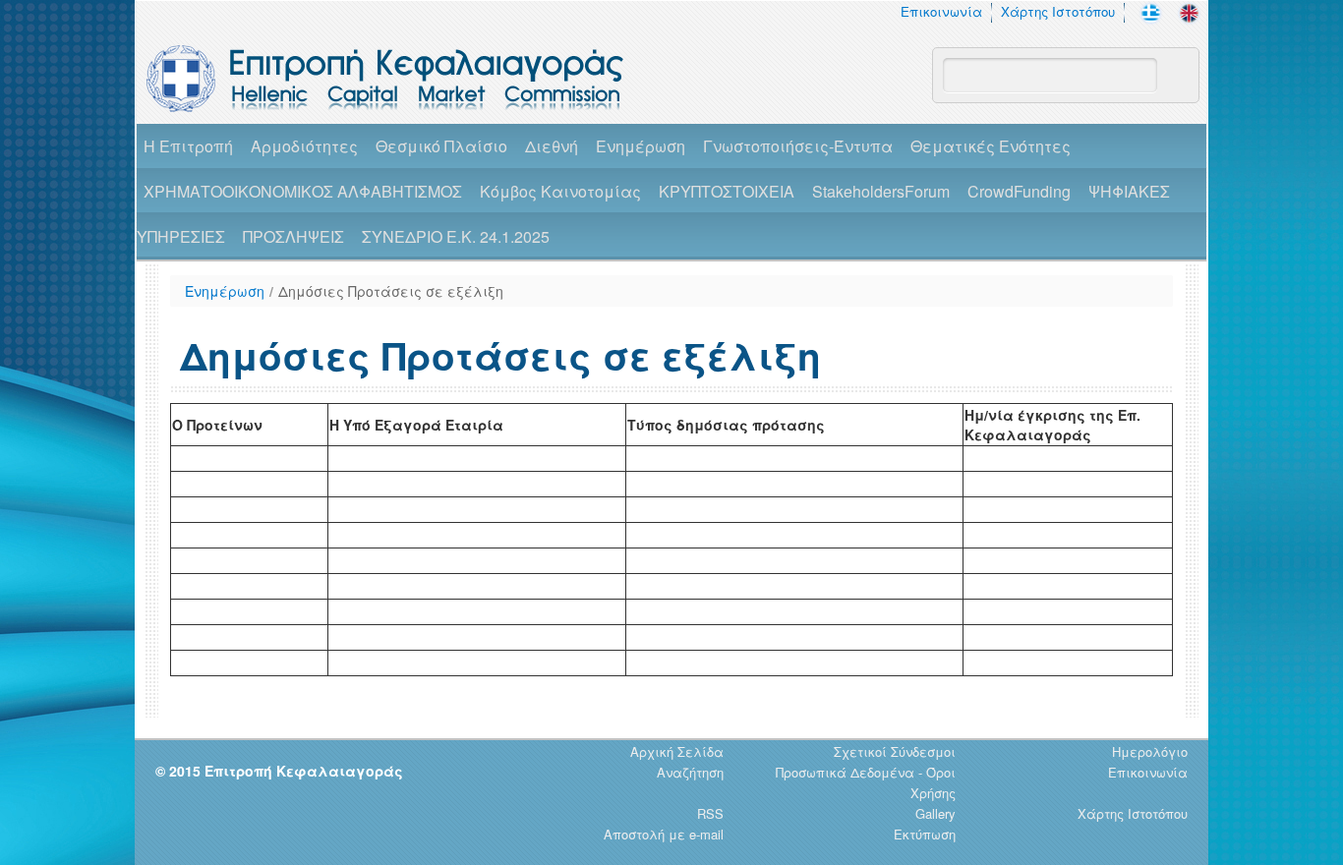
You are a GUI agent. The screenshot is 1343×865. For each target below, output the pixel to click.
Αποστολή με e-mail (664, 834)
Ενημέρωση (640, 146)
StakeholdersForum (881, 191)
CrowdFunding (1019, 191)
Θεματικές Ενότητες (990, 146)
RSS (710, 813)
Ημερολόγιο (1150, 751)
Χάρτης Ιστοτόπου (1058, 11)
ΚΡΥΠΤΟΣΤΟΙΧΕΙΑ (726, 191)
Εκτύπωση (925, 834)
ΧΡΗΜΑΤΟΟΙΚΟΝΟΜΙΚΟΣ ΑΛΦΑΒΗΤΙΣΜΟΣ (303, 191)
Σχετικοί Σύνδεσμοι (895, 751)
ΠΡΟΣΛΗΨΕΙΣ (293, 236)
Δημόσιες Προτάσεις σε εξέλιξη (390, 291)
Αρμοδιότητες (304, 146)
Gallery (935, 813)
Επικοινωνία (941, 11)
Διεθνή (551, 146)
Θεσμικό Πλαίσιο (441, 146)
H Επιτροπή (188, 146)
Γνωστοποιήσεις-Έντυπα (798, 146)
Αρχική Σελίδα (677, 751)
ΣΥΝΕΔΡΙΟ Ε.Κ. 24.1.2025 (456, 236)
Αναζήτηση (690, 772)
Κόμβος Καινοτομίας (560, 191)
